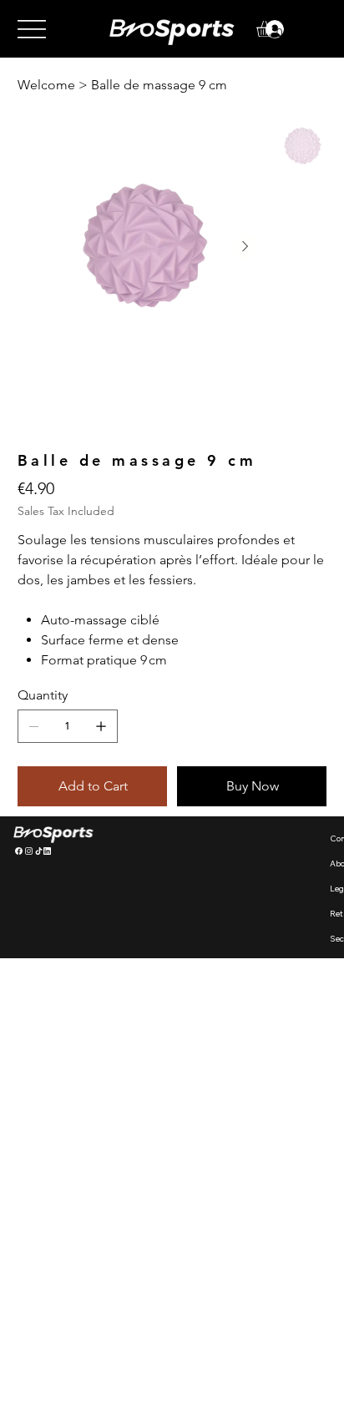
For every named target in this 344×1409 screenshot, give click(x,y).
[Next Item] (245, 247)
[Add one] (101, 726)
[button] (273, 29)
